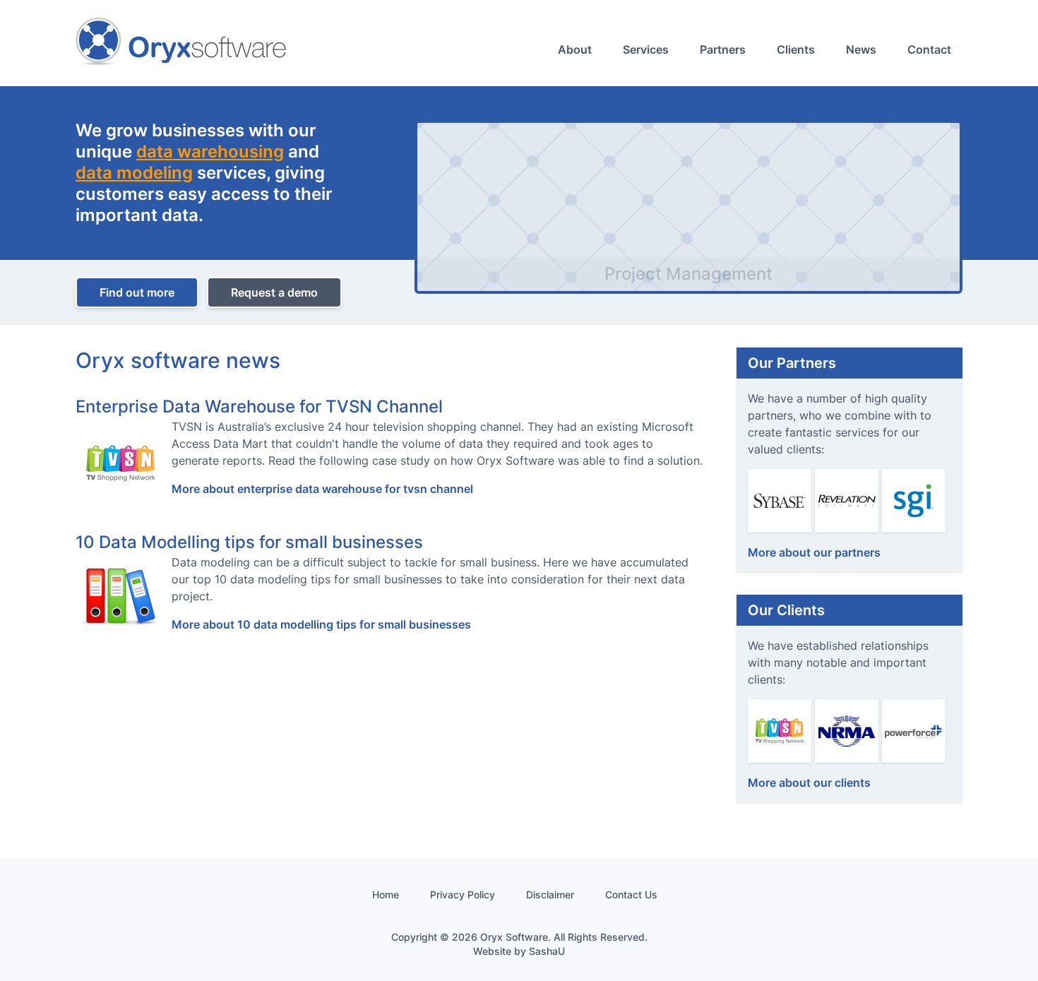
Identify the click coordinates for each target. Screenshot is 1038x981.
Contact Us (631, 894)
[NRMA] (846, 730)
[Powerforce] (913, 730)
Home (385, 894)
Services (646, 49)
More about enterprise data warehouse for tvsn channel (322, 489)
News (861, 49)
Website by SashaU (519, 951)
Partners (723, 49)
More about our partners (814, 552)
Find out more (137, 292)
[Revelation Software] (846, 499)
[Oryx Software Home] (181, 43)
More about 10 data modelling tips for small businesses (321, 624)
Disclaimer (550, 894)
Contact (929, 49)
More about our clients (809, 782)
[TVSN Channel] (779, 730)
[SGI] (913, 499)
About (575, 49)
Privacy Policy (462, 894)
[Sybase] (779, 499)
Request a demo (274, 292)
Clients (796, 49)
